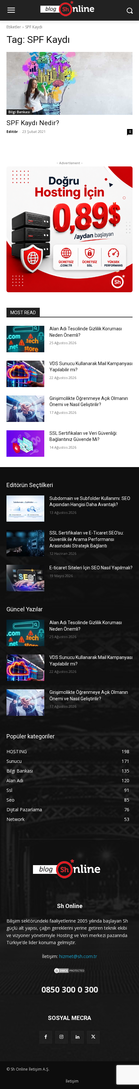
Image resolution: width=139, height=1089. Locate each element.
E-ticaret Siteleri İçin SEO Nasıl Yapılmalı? (91, 567)
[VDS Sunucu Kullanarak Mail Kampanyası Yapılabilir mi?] (25, 374)
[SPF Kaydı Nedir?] (69, 83)
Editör (12, 131)
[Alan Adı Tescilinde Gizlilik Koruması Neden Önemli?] (25, 339)
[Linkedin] (77, 1037)
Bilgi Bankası (19, 112)
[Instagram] (61, 1037)
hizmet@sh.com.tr (78, 956)
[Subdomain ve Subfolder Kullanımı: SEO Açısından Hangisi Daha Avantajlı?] (25, 508)
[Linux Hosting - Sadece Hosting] (69, 229)
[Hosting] (69, 869)
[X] (93, 1037)
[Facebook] (45, 1037)
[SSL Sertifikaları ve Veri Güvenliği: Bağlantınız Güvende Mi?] (25, 443)
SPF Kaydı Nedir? (32, 123)
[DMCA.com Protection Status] (69, 972)
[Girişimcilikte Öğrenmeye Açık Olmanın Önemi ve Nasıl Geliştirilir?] (25, 408)
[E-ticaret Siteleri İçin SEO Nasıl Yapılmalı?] (25, 578)
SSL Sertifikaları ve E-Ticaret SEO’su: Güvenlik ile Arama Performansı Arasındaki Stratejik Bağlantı (86, 539)
